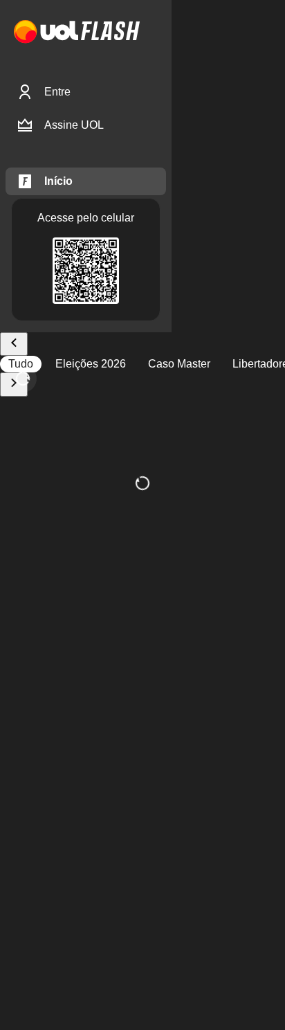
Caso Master (179, 364)
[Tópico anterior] (14, 344)
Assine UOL (74, 125)
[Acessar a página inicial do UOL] (46, 32)
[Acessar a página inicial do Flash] (110, 32)
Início (58, 181)
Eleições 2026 (90, 364)
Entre (57, 92)
